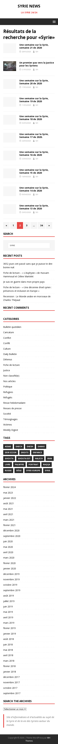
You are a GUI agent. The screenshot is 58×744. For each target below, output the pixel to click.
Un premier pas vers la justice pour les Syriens (36, 64)
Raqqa (46, 464)
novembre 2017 (11, 682)
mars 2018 (8, 660)
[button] (53, 21)
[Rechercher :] (29, 245)
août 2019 (8, 595)
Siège (19, 470)
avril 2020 (8, 552)
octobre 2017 (10, 687)
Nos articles (9, 381)
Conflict (7, 337)
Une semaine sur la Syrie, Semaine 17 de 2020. (33, 136)
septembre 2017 (11, 693)
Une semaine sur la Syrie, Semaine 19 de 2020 (33, 100)
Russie (8, 470)
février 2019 (9, 628)
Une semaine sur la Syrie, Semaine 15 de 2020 (33, 171)
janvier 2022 (9, 498)
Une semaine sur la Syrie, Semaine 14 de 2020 (33, 189)
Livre (7, 464)
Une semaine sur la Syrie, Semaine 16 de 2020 (33, 153)
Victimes (7, 424)
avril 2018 (8, 655)
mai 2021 (8, 508)
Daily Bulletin (10, 354)
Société (7, 413)
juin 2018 (8, 644)
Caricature (8, 332)
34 (41, 225)
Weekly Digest (10, 429)
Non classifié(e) (11, 375)
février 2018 (9, 666)
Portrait (34, 464)
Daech (19, 446)
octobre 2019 (10, 584)
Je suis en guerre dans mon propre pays (24, 281)
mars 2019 (8, 622)
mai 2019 (8, 611)
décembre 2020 (11, 530)
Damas (41, 446)
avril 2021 (8, 514)
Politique (7, 386)
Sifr (36, 51)
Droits (24, 452)
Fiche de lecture (11, 364)
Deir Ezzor (10, 452)
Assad (8, 446)
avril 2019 (8, 617)
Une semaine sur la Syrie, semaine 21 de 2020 (33, 46)
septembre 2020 (11, 536)
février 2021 (9, 525)
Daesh (30, 446)
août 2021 (8, 503)
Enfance (37, 452)
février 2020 (9, 563)
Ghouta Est (24, 458)
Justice (6, 370)
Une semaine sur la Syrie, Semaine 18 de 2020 (33, 118)
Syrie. (48, 470)
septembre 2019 (11, 590)
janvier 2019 (9, 633)
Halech (39, 458)
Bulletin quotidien (12, 326)
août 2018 (8, 639)
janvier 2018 (9, 671)
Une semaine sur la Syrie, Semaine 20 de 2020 (33, 82)
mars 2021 (8, 519)
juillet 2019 (9, 601)
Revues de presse (12, 408)
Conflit (6, 343)
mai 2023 (8, 492)
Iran (49, 458)
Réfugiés (7, 397)
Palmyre (19, 464)
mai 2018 (8, 649)
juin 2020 (8, 541)
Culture (7, 348)
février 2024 (9, 487)
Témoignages (10, 419)
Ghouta (9, 458)
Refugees (8, 392)
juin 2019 (8, 606)
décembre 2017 (11, 677)
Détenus (7, 359)
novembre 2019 (11, 579)
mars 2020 (8, 557)
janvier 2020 (9, 568)
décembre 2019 (11, 574)
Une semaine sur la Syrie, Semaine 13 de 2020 (33, 207)
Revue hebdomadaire (14, 402)
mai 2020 (8, 546)
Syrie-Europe (33, 470)
